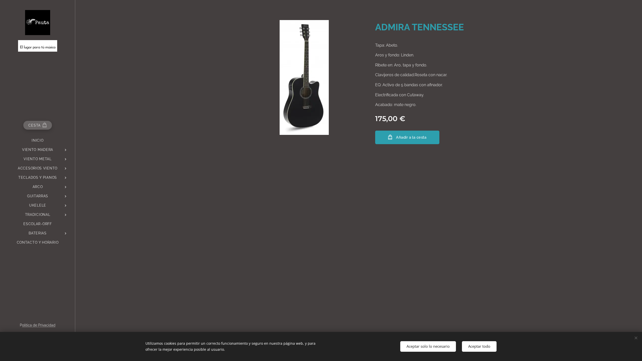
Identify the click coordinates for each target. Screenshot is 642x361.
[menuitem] (38, 140)
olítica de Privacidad (38, 325)
